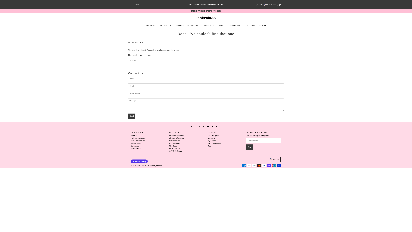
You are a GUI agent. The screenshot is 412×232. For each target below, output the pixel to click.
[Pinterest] (203, 126)
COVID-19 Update (175, 151)
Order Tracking (174, 149)
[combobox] (155, 4)
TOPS (221, 26)
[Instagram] (195, 126)
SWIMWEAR (151, 26)
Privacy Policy (136, 143)
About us (134, 136)
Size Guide (173, 146)
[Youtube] (208, 126)
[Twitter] (199, 126)
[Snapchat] (212, 126)
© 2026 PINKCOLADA (139, 166)
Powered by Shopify (155, 166)
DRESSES (180, 26)
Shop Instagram (213, 136)
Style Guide (212, 141)
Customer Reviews (214, 143)
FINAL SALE (250, 26)
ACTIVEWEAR (193, 26)
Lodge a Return (174, 143)
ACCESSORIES (235, 26)
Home (130, 42)
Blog (209, 146)
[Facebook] (191, 126)
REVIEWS (262, 26)
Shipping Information (176, 138)
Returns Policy (174, 141)
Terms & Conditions (138, 141)
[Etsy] (220, 126)
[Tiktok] (216, 126)
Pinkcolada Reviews (138, 138)
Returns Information (176, 136)
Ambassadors (136, 149)
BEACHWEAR (165, 26)
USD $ (268, 4)
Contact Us (135, 146)
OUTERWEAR (209, 26)
